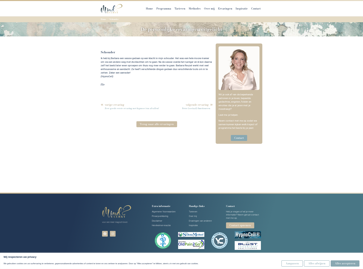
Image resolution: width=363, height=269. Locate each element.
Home (149, 8)
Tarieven (180, 8)
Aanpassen (292, 263)
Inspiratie (242, 8)
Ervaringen (225, 8)
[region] (181, 261)
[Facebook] (105, 234)
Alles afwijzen (316, 263)
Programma (163, 8)
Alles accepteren (345, 263)
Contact (256, 8)
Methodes (195, 8)
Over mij (209, 8)
